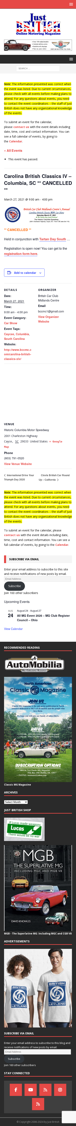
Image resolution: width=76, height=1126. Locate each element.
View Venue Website (18, 464)
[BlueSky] (45, 1090)
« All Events (13, 150)
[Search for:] (38, 68)
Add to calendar (25, 273)
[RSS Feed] (38, 1104)
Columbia (22, 334)
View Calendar (13, 629)
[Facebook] (16, 1090)
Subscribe (14, 586)
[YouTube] (31, 1090)
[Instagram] (60, 1090)
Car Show (10, 323)
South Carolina (14, 339)
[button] (70, 4)
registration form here (20, 253)
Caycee (9, 334)
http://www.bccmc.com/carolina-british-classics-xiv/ (17, 354)
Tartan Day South (52, 239)
